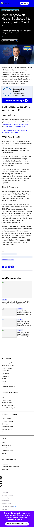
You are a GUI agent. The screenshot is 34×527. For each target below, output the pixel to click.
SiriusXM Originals (8, 260)
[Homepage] (7, 3)
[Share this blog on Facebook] (3, 267)
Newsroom (5, 424)
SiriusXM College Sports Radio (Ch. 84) (15, 124)
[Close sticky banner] (32, 512)
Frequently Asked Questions (10, 466)
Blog (3, 443)
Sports (17, 10)
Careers (4, 432)
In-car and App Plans (8, 363)
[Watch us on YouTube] (2, 484)
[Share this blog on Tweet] (9, 267)
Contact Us (5, 464)
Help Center (5, 469)
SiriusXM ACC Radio (26, 257)
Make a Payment (7, 403)
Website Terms (5, 492)
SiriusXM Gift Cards (7, 450)
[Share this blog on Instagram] (6, 267)
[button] (32, 3)
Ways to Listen (6, 445)
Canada (4, 453)
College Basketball (7, 10)
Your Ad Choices (6, 501)
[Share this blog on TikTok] (12, 267)
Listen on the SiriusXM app (17, 524)
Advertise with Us (7, 429)
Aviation (4, 381)
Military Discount (7, 368)
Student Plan (6, 371)
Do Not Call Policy (6, 503)
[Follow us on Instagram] (2, 479)
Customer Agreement (7, 495)
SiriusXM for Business (8, 386)
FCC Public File (5, 509)
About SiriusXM (6, 419)
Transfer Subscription (8, 405)
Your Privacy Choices (7, 506)
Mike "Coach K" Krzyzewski (10, 257)
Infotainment (5, 376)
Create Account (6, 400)
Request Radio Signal (8, 408)
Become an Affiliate (8, 426)
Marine (4, 379)
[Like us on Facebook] (2, 477)
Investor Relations (7, 421)
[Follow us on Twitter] (2, 481)
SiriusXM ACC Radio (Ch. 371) (15, 126)
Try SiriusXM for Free (8, 365)
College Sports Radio (9, 254)
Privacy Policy (5, 498)
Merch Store (5, 448)
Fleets (3, 384)
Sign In (4, 397)
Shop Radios (5, 373)
